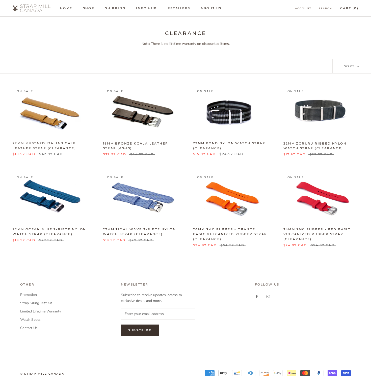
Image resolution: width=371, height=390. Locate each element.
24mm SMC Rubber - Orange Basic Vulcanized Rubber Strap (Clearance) (230, 234)
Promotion (28, 294)
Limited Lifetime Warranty (40, 311)
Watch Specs (30, 319)
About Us (211, 8)
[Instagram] (268, 296)
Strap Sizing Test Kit (36, 303)
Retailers (179, 8)
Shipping (115, 8)
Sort (350, 66)
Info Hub (146, 8)
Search (325, 8)
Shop (89, 8)
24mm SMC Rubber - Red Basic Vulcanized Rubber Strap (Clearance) (317, 234)
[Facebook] (256, 296)
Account (303, 8)
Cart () (349, 8)
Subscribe (140, 330)
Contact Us (29, 328)
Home (66, 8)
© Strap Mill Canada (42, 373)
